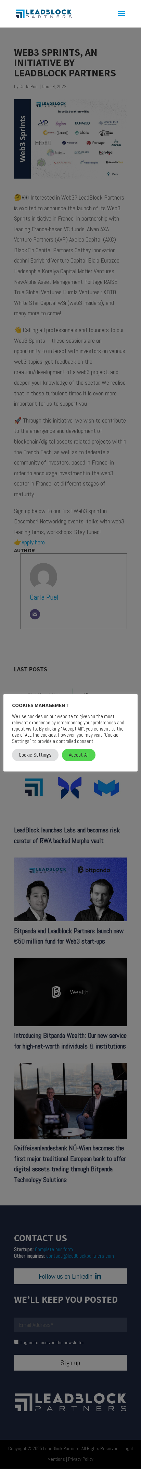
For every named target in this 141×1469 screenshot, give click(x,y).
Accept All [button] (79, 754)
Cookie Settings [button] (35, 754)
